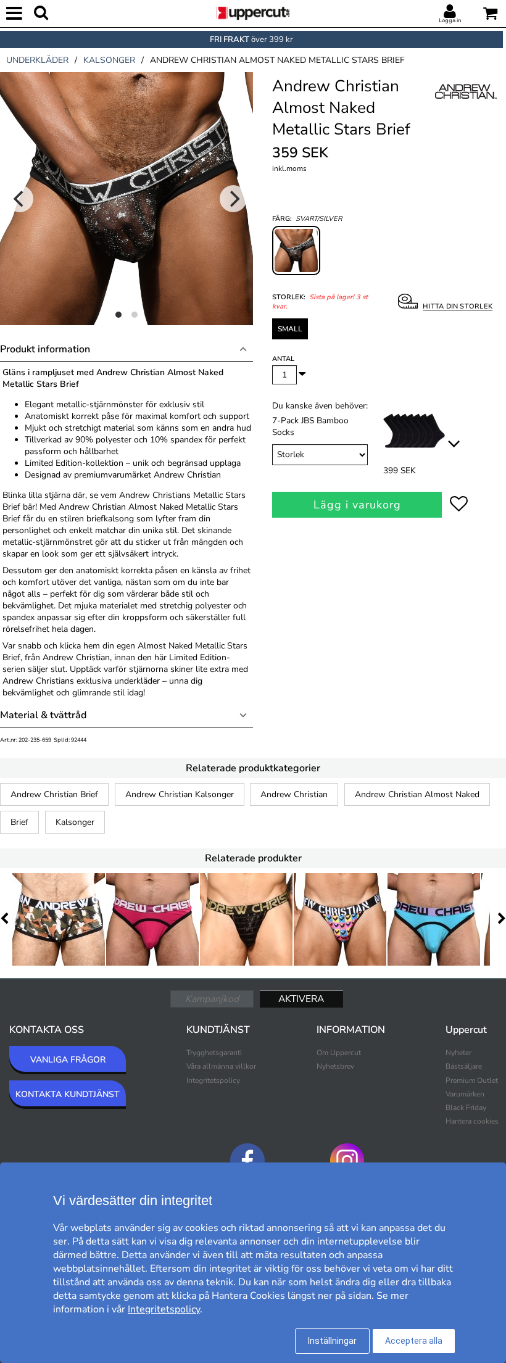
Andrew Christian (294, 794)
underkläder (37, 60)
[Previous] (19, 198)
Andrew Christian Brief (54, 794)
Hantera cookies (472, 1121)
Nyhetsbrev (335, 1066)
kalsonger (109, 60)
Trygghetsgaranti (214, 1053)
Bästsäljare (464, 1066)
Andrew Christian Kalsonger (179, 794)
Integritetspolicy (213, 1080)
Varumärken (465, 1094)
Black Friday (466, 1107)
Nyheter (458, 1053)
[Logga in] (450, 12)
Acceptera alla (413, 1341)
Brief (19, 822)
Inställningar (332, 1341)
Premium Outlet (472, 1080)
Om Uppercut (339, 1053)
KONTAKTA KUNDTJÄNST (67, 1094)
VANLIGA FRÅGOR (68, 1060)
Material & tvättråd (43, 715)
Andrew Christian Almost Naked (417, 794)
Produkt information (45, 349)
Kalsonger (75, 822)
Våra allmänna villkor (221, 1066)
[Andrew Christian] (466, 104)
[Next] (233, 198)
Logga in (450, 20)
